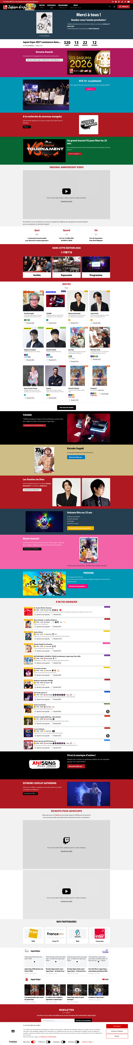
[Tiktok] (122, 1)
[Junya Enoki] (99, 308)
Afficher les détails (87, 1042)
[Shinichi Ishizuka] (77, 384)
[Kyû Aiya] (77, 345)
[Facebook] (115, 1)
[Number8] (99, 384)
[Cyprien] (55, 384)
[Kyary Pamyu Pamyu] (33, 384)
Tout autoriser (117, 1026)
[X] (125, 1)
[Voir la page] (66, 611)
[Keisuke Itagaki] (33, 308)
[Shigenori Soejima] (33, 345)
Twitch (57, 815)
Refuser (117, 1036)
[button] (42, 7)
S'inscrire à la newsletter (83, 1020)
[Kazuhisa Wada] (55, 345)
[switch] (48, 1042)
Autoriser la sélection (117, 1031)
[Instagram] (112, 1)
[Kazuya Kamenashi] (77, 308)
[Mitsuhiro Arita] (99, 345)
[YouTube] (128, 1)
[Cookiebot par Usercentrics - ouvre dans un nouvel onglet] (13, 1042)
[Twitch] (119, 1)
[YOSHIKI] (55, 308)
